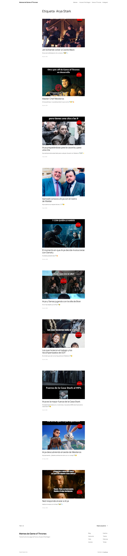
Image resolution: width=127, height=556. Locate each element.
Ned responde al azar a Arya (55, 501)
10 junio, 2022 (45, 308)
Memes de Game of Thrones (28, 2)
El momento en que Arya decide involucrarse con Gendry (63, 251)
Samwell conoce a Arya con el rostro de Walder (59, 200)
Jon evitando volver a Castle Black (58, 50)
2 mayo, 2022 (45, 507)
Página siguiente (102, 525)
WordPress (105, 552)
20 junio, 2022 (45, 259)
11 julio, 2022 (44, 156)
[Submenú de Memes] (77, 2)
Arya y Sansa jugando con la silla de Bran (61, 301)
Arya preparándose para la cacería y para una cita (61, 148)
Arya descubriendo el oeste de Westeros (61, 452)
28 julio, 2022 (45, 56)
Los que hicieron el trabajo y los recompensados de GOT (57, 351)
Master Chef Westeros (53, 98)
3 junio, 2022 (44, 410)
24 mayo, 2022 (45, 458)
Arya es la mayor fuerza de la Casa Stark (61, 401)
